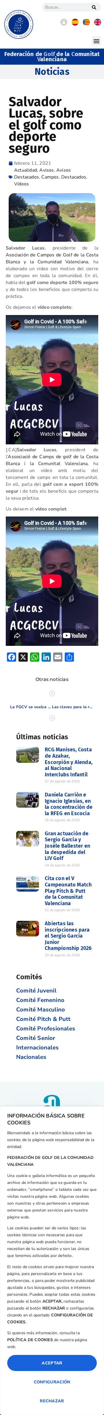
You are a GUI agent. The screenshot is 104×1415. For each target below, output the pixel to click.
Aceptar (52, 1363)
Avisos (46, 170)
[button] (96, 41)
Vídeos (21, 184)
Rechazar (52, 1401)
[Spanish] (75, 24)
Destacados (73, 177)
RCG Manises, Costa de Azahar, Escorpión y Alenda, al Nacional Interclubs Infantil (68, 761)
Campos (50, 177)
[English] (97, 24)
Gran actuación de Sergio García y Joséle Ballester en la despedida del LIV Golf (67, 845)
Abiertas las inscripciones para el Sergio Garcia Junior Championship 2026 (68, 935)
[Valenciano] (86, 24)
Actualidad (25, 170)
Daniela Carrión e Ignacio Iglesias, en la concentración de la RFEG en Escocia (68, 804)
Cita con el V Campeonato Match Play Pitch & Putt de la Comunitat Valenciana (68, 890)
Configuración (52, 1382)
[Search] (94, 7)
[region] (52, 1260)
